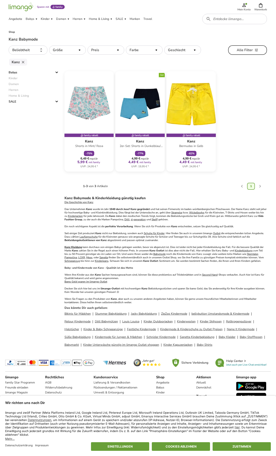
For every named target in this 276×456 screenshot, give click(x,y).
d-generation (138, 219)
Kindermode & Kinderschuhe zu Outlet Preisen (191, 329)
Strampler (176, 212)
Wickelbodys (196, 212)
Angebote (162, 382)
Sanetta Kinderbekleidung (197, 337)
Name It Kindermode (240, 329)
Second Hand (210, 274)
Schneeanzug (72, 261)
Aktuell (201, 382)
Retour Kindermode (77, 321)
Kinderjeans (101, 261)
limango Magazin (16, 392)
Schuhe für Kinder (154, 233)
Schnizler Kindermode (161, 337)
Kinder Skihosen (211, 321)
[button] (260, 7)
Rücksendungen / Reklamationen (115, 387)
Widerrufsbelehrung (58, 387)
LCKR (81, 257)
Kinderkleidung (243, 250)
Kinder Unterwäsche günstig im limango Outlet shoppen (121, 345)
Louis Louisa (130, 321)
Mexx (89, 257)
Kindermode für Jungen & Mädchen (118, 337)
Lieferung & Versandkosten (112, 382)
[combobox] (234, 19)
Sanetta (103, 257)
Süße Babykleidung (77, 337)
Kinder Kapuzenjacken (178, 345)
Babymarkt (71, 345)
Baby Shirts (204, 345)
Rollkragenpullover (238, 321)
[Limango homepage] (21, 7)
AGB (48, 382)
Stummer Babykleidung (111, 314)
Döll (127, 219)
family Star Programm (20, 382)
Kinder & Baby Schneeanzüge (103, 329)
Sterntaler (252, 254)
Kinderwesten (186, 321)
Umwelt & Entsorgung (109, 392)
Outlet (216, 233)
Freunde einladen (16, 387)
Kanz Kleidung (73, 247)
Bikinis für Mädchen (77, 314)
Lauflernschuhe (89, 236)
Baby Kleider (227, 337)
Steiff (155, 219)
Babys (13, 72)
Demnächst (203, 387)
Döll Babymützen (106, 321)
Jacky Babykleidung (144, 314)
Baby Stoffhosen (251, 337)
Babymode (159, 254)
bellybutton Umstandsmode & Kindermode (220, 314)
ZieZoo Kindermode (174, 314)
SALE (12, 101)
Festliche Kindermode (141, 329)
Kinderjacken (75, 216)
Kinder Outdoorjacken (158, 321)
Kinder (160, 392)
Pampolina (70, 257)
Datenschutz (53, 392)
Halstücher (71, 329)
